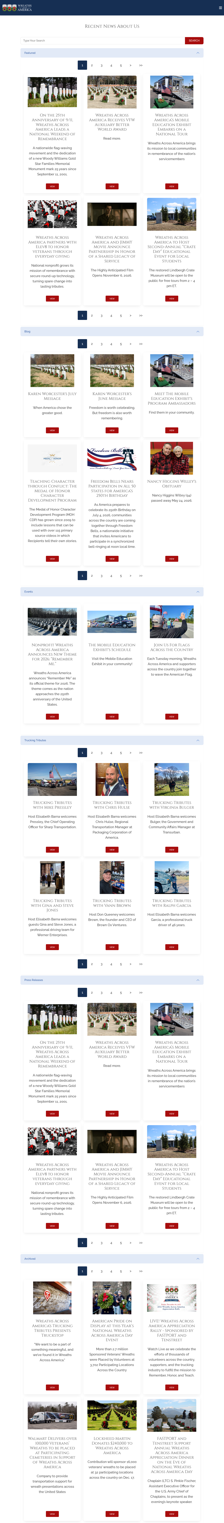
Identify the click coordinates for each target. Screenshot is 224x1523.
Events (28, 591)
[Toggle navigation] (220, 8)
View (52, 186)
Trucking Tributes (35, 740)
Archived (29, 1258)
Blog (27, 331)
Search (194, 40)
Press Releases (33, 980)
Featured (29, 52)
